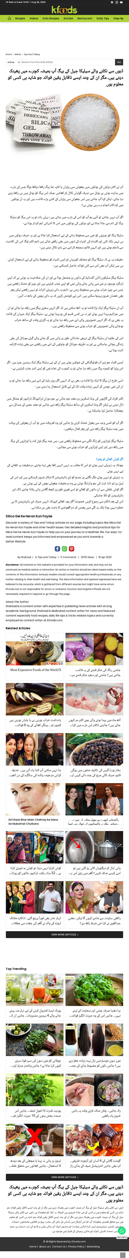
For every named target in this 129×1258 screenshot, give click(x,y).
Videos (33, 18)
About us (44, 1246)
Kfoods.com (79, 1241)
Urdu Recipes (50, 18)
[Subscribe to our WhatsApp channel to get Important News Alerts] (122, 1230)
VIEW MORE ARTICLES (63, 934)
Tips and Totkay (47, 557)
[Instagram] (116, 2)
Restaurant (84, 18)
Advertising (93, 1246)
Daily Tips (103, 18)
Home (32, 1246)
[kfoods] (64, 10)
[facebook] (112, 2)
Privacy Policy (76, 1246)
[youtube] (121, 2)
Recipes (20, 18)
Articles (68, 18)
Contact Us (59, 1246)
